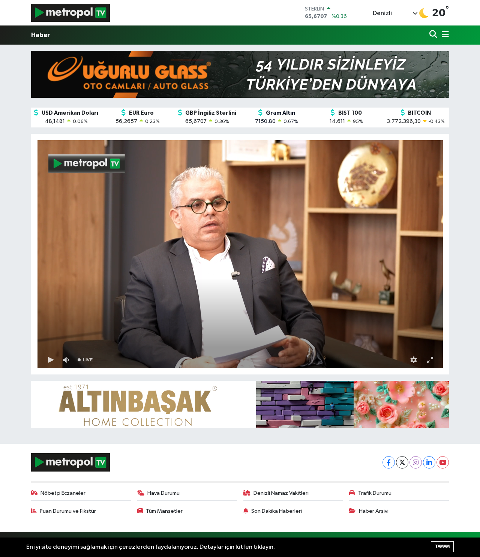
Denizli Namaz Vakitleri (281, 493)
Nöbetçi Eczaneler (63, 493)
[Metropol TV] (70, 12)
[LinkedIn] (429, 462)
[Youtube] (442, 462)
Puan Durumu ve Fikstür (68, 511)
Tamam (442, 546)
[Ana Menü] (444, 35)
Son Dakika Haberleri (276, 511)
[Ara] (434, 35)
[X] (402, 462)
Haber (40, 35)
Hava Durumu (163, 493)
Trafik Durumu (375, 493)
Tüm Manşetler (164, 511)
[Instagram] (416, 462)
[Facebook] (388, 462)
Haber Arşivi (373, 511)
